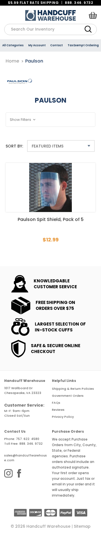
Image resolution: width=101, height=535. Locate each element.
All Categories (13, 45)
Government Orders (68, 395)
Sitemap (82, 526)
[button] (50, 119)
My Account (37, 45)
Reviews (58, 409)
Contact (56, 45)
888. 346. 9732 (79, 2)
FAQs (56, 402)
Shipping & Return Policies (73, 388)
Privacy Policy (63, 416)
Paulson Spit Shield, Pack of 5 (51, 219)
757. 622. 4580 (27, 439)
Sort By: (14, 146)
